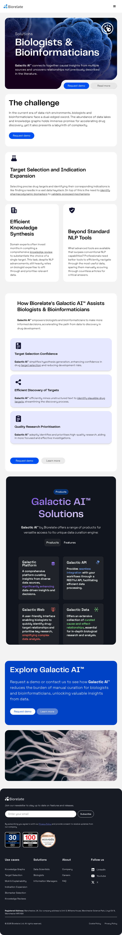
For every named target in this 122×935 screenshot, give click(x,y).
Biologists (39, 875)
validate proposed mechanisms (70, 194)
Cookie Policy (95, 923)
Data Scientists (42, 869)
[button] (114, 6)
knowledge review (41, 252)
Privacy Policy (111, 923)
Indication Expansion (16, 886)
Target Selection (13, 875)
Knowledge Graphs (15, 869)
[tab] (52, 542)
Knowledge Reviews (15, 898)
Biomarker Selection (15, 892)
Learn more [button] (47, 711)
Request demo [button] (76, 85)
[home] (32, 6)
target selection (31, 365)
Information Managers (45, 881)
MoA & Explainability (16, 881)
